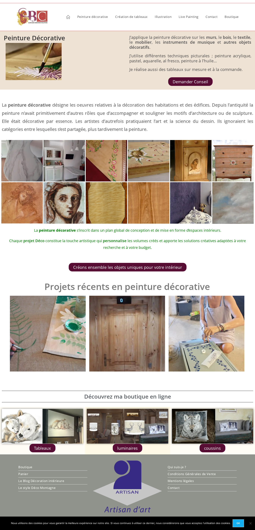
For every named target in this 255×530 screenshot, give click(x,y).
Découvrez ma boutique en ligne (127, 396)
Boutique (25, 467)
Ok (238, 523)
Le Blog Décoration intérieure (41, 481)
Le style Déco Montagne (37, 488)
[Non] (250, 523)
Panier (23, 474)
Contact (174, 488)
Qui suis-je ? (177, 467)
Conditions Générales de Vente (192, 474)
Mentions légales (181, 481)
